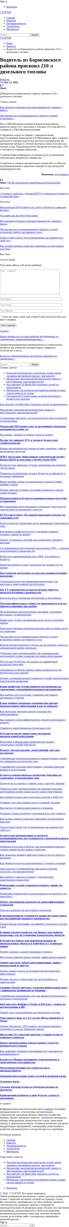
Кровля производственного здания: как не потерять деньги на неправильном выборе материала (34, 646)
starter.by (49, 1109)
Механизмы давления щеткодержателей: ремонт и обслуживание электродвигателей (33, 380)
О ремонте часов (9, 1081)
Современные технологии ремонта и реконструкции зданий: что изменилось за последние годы (33, 760)
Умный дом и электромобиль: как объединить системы (30, 1012)
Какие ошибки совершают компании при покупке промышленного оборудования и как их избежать (29, 704)
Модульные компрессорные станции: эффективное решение (33, 957)
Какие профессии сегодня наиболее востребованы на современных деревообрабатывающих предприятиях (31, 688)
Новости (11, 20)
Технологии (13, 26)
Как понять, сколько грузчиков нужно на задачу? (26, 434)
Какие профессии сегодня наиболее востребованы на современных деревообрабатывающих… (29, 338)
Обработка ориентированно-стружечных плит (25, 728)
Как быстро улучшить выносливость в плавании (26, 808)
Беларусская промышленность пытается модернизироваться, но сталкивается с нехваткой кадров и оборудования (34, 838)
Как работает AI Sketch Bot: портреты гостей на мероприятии (34, 404)
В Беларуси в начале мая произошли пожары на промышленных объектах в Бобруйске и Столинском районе (31, 943)
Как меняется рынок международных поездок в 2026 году (32, 797)
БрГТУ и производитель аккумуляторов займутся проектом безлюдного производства (29, 591)
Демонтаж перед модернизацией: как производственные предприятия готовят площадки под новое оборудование (31, 790)
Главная (10, 17)
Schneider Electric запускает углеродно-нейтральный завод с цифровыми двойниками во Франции (33, 989)
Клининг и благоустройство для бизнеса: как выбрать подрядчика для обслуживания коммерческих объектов (32, 934)
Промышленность (16, 23)
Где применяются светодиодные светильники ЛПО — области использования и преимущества (34, 549)
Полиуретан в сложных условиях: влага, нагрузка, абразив (32, 783)
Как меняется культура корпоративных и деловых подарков (32, 863)
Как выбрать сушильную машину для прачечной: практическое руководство (27, 878)
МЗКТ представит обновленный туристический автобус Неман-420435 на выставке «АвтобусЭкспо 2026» (32, 458)
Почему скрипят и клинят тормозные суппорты (26, 951)
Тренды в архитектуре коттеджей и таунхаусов (25, 910)
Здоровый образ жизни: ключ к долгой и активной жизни (33, 1076)
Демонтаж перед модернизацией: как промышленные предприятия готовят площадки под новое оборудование (31, 655)
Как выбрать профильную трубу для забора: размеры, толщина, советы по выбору (29, 533)
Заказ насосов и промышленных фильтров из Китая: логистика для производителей (28, 870)
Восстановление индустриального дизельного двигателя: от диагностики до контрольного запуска (33, 508)
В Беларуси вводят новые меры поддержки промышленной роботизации (25, 735)
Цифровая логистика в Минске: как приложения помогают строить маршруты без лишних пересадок (32, 848)
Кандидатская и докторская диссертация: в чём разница (30, 598)
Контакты (11, 6)
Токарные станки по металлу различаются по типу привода (32, 813)
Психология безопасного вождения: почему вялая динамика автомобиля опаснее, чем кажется (33, 374)
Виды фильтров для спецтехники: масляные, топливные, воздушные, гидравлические (31, 613)
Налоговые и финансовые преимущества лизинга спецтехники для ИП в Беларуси (27, 743)
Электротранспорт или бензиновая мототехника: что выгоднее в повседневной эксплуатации (29, 583)
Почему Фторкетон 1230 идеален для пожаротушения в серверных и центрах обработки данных (30, 1027)
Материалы (12, 29)
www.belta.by (62, 174)
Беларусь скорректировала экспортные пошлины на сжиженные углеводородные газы (30, 776)
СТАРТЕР (5, 12)
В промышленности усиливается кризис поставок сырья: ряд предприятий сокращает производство (33, 917)
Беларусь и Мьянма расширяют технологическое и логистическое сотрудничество (29, 1061)
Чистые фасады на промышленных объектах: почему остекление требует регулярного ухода (29, 638)
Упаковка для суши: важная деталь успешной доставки (30, 802)
